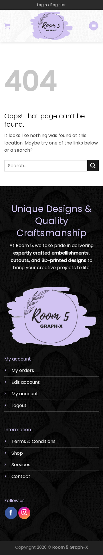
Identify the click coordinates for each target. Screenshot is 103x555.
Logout (19, 405)
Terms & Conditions (33, 441)
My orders (22, 370)
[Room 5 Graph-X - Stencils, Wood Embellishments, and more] (51, 26)
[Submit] (93, 165)
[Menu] (93, 26)
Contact (20, 476)
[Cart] (7, 26)
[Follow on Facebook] (11, 513)
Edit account (25, 382)
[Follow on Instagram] (24, 513)
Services (20, 464)
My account (24, 393)
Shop (17, 453)
